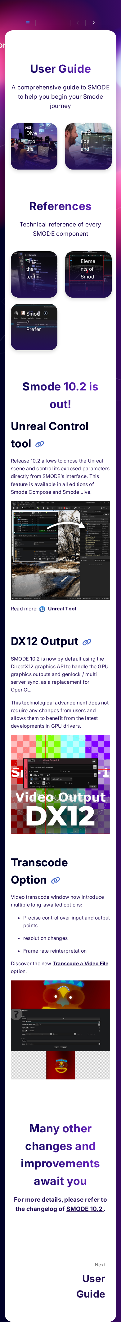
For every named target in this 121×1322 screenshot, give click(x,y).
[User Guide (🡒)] (93, 23)
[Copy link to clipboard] (39, 444)
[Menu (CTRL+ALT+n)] (27, 23)
